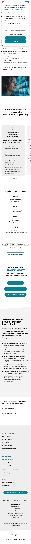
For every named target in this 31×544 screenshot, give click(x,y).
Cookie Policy (18, 9)
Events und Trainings (8, 463)
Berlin (26, 500)
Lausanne (17, 500)
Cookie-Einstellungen (15, 34)
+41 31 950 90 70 (18, 514)
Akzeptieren (15, 38)
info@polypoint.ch (15, 517)
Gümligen (6, 500)
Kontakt (4, 479)
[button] (14, 178)
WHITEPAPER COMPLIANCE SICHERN (15, 289)
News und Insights (7, 466)
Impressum (24, 524)
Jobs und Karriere (7, 456)
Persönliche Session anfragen (15, 294)
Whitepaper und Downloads (10, 469)
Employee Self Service (8, 408)
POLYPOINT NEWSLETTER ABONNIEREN (15, 492)
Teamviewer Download (8, 482)
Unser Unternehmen (7, 460)
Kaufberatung (6, 473)
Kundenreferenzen (7, 476)
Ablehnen (15, 41)
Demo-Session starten (15, 283)
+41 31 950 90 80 (17, 515)
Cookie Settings (15, 525)
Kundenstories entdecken (15, 254)
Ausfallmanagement (8, 413)
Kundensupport (6, 485)
